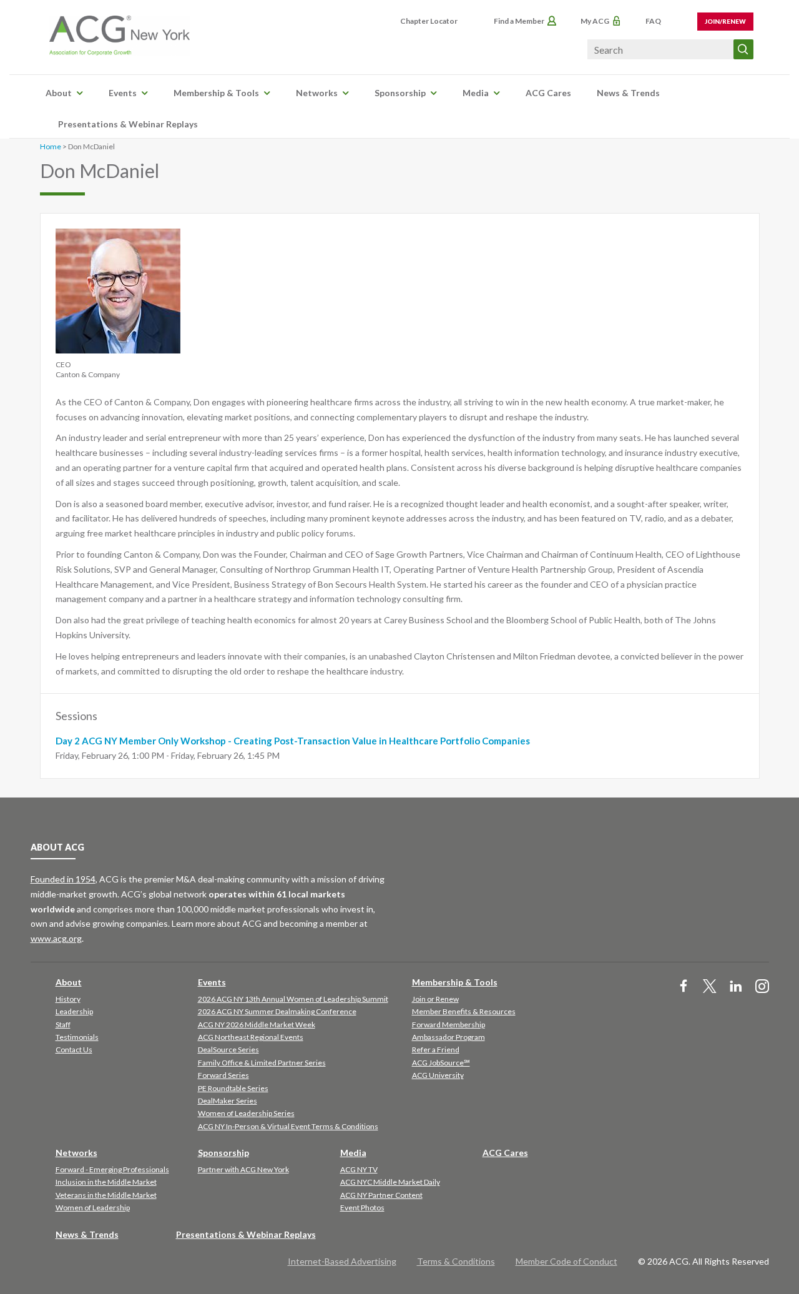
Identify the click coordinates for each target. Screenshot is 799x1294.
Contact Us (74, 1049)
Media (476, 92)
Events (123, 92)
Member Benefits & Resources (464, 1011)
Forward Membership (448, 1024)
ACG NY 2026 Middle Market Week (256, 1024)
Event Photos (362, 1207)
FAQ (653, 21)
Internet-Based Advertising (342, 1261)
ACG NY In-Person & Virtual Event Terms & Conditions (288, 1126)
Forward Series (223, 1075)
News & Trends (628, 92)
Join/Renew (725, 21)
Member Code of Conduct (566, 1261)
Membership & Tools (216, 92)
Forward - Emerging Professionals (112, 1169)
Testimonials (77, 1037)
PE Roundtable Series (233, 1088)
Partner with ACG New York (243, 1169)
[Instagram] (762, 987)
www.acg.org (56, 938)
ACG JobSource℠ (441, 1062)
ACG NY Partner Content (381, 1195)
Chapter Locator (429, 21)
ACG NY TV (359, 1169)
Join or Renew (435, 999)
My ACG (595, 21)
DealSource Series (228, 1049)
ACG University (438, 1075)
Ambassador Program (448, 1037)
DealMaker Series (227, 1100)
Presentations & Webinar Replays (128, 124)
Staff (63, 1024)
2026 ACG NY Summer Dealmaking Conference (277, 1011)
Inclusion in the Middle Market (106, 1182)
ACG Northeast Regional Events (250, 1037)
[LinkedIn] (736, 987)
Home (50, 146)
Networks (317, 92)
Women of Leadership (93, 1207)
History (68, 999)
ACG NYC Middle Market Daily (390, 1182)
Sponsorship (400, 92)
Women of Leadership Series (246, 1113)
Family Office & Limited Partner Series (262, 1062)
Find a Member (519, 21)
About (59, 92)
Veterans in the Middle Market (106, 1195)
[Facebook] (683, 987)
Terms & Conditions (456, 1261)
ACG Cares (548, 92)
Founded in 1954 (63, 879)
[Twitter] (710, 987)
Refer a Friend (435, 1049)
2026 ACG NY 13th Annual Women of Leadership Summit (293, 999)
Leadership (74, 1011)
